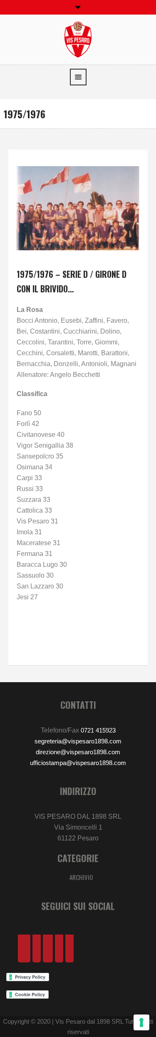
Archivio (81, 877)
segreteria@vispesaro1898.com (78, 741)
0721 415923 (98, 730)
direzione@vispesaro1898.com (78, 751)
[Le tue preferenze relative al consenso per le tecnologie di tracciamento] (141, 1022)
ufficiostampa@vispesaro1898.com (78, 762)
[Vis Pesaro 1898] (78, 38)
